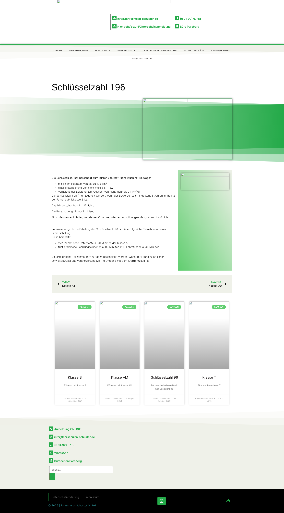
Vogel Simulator (126, 50)
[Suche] (52, 476)
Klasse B (75, 377)
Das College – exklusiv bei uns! (160, 50)
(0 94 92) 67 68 (190, 18)
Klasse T (209, 377)
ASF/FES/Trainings (221, 50)
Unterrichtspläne (193, 50)
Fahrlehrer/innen (78, 50)
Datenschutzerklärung (65, 497)
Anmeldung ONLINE (67, 429)
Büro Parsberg (189, 26)
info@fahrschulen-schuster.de (137, 18)
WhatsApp (61, 453)
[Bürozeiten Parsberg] (51, 460)
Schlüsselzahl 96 (164, 377)
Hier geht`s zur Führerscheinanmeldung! (144, 26)
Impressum (92, 497)
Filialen (57, 50)
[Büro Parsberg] (177, 26)
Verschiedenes (140, 58)
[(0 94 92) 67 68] (177, 18)
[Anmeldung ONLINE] (51, 428)
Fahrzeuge (101, 50)
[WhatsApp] (51, 452)
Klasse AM (119, 377)
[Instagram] (161, 501)
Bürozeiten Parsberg (68, 461)
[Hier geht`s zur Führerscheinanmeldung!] (114, 26)
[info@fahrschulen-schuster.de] (114, 18)
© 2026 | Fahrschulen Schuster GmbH (72, 505)
